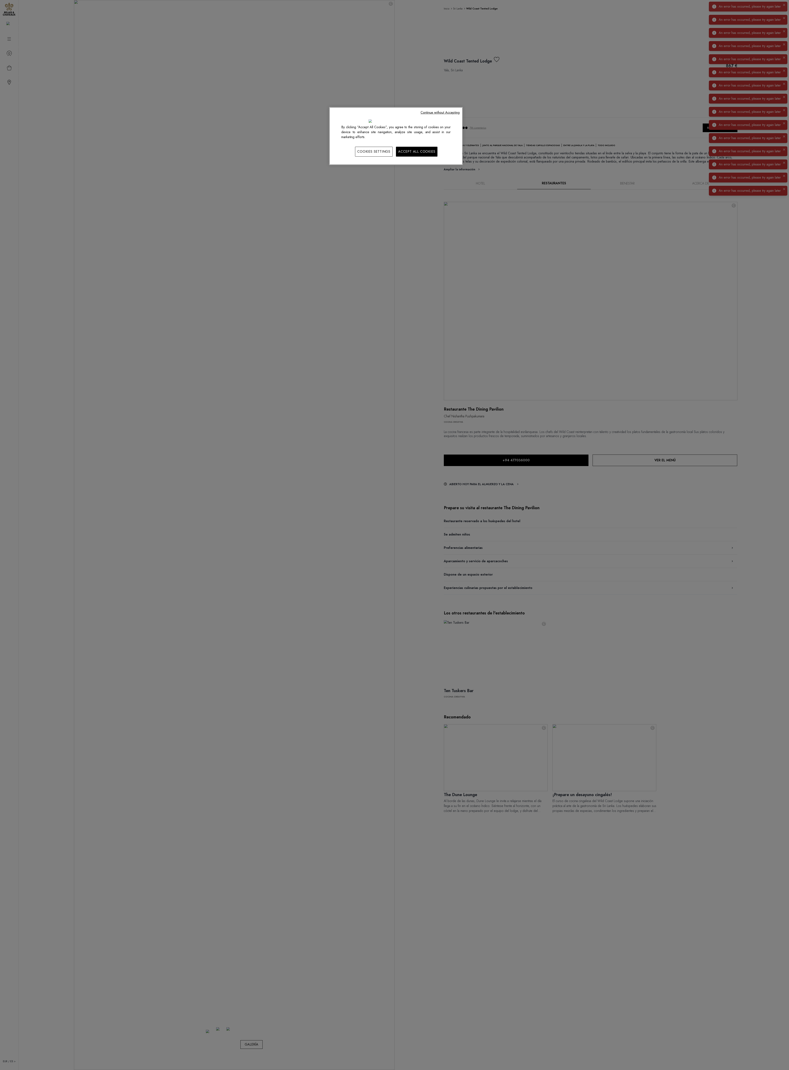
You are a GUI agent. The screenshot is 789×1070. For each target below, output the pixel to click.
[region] (396, 136)
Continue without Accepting (440, 112)
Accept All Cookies (416, 151)
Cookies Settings (373, 151)
